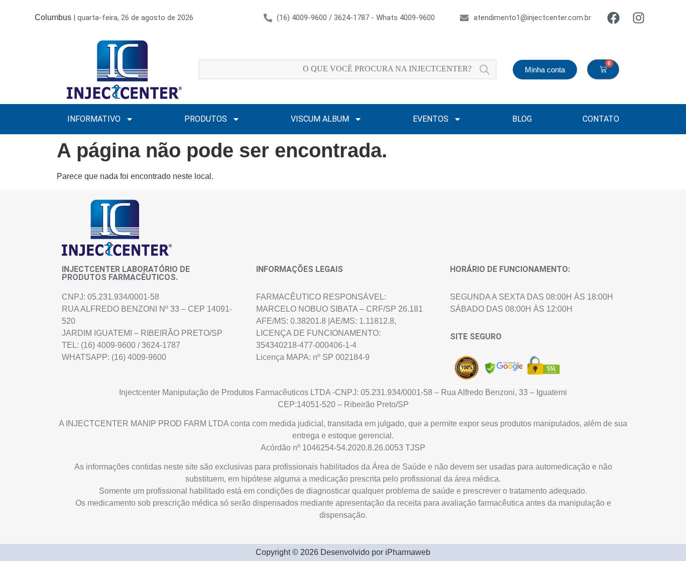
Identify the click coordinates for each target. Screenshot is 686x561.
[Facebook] (613, 17)
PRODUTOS (205, 119)
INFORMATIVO (94, 119)
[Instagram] (638, 17)
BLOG (522, 119)
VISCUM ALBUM (320, 119)
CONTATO (601, 119)
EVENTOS (430, 119)
